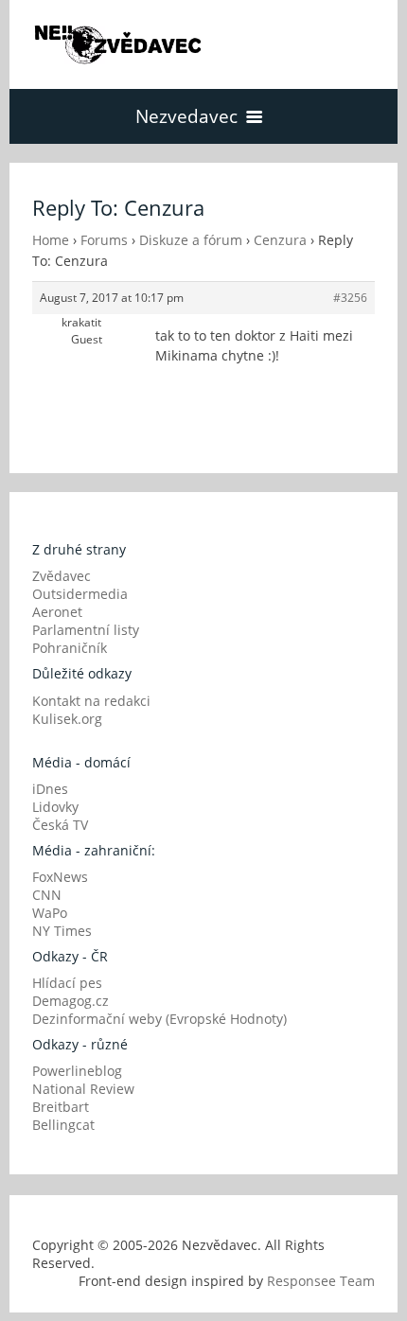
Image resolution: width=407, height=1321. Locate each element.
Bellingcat (63, 1125)
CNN (47, 895)
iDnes (50, 789)
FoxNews (60, 877)
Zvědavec (61, 576)
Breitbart (60, 1107)
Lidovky (55, 807)
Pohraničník (69, 648)
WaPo (49, 913)
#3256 (350, 298)
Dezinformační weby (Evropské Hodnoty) (159, 1019)
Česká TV (60, 825)
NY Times (62, 931)
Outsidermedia (80, 594)
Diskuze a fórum (190, 240)
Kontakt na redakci (91, 701)
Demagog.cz (70, 1001)
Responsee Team (321, 1281)
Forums (104, 240)
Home (50, 240)
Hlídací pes (67, 983)
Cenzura (280, 240)
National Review (83, 1089)
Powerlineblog (77, 1071)
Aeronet (57, 612)
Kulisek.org (67, 719)
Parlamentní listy (85, 630)
